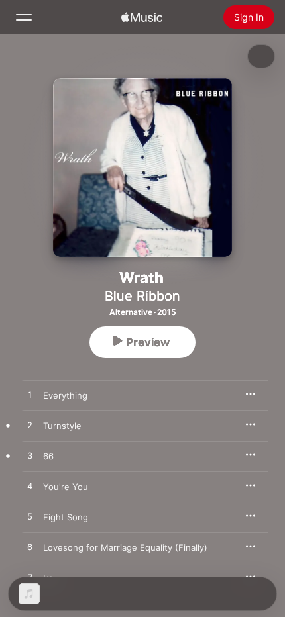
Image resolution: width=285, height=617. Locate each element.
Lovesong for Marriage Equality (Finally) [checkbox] (125, 547)
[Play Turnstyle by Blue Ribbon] (30, 426)
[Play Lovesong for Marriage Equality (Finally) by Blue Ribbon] (30, 547)
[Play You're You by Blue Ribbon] (30, 487)
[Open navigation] (23, 17)
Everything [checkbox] (65, 395)
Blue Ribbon (142, 296)
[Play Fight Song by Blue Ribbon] (30, 517)
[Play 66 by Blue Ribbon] (30, 456)
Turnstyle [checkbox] (62, 425)
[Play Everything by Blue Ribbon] (30, 395)
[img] (141, 17)
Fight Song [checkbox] (65, 517)
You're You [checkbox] (65, 486)
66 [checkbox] (48, 456)
